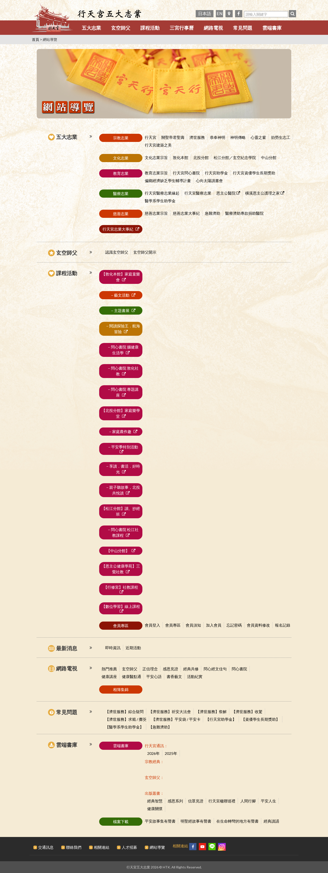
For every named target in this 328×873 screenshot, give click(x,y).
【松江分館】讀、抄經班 (121, 511)
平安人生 (268, 801)
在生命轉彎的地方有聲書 (237, 821)
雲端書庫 (272, 28)
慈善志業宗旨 (156, 213)
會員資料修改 (258, 625)
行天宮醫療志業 (197, 193)
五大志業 (91, 28)
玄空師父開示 (144, 252)
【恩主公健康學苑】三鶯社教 (121, 569)
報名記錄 (282, 625)
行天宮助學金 (216, 173)
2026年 (153, 753)
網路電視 (213, 28)
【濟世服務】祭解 (211, 711)
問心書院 (239, 668)
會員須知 (193, 625)
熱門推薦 (109, 668)
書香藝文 (174, 676)
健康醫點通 (131, 676)
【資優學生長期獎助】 (260, 719)
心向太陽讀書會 (209, 180)
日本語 (204, 13)
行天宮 (150, 137)
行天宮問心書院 (186, 173)
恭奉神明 (217, 137)
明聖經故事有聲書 (196, 821)
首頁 (35, 39)
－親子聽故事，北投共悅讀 (121, 490)
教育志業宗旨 (156, 173)
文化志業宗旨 (156, 157)
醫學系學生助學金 (160, 200)
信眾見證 (195, 801)
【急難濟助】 (160, 727)
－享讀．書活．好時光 (121, 469)
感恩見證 (170, 668)
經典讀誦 (271, 821)
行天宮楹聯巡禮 (221, 801)
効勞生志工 (280, 137)
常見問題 (242, 28)
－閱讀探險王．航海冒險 (121, 329)
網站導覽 (157, 847)
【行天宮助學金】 (221, 719)
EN (220, 13)
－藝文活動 (118, 295)
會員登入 (152, 625)
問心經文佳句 (215, 668)
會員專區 (173, 625)
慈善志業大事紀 (186, 213)
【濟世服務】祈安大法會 (170, 711)
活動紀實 (194, 676)
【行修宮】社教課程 (120, 587)
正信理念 (150, 668)
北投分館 (201, 157)
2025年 (171, 753)
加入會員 (213, 625)
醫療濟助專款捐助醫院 (244, 213)
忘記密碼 (234, 625)
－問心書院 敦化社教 (121, 371)
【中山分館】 (118, 550)
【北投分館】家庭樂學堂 (121, 413)
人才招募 (129, 847)
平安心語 (154, 676)
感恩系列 (175, 801)
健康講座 (109, 676)
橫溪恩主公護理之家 (262, 193)
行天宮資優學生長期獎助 (254, 173)
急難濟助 (212, 213)
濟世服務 (197, 137)
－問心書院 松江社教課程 (121, 532)
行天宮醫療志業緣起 (162, 193)
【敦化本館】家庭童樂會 (121, 277)
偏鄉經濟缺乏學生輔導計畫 (168, 180)
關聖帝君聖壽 (172, 137)
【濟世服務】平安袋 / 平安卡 (176, 719)
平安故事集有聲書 (160, 821)
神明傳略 (238, 137)
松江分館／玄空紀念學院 (235, 157)
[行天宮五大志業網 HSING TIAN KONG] (52, 19)
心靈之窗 (258, 137)
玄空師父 (120, 28)
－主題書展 (118, 310)
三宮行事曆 (182, 28)
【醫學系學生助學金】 (124, 727)
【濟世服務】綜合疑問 (124, 711)
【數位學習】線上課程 (121, 606)
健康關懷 (155, 808)
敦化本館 (180, 157)
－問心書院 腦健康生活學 (121, 350)
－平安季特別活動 (120, 447)
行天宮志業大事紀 (118, 229)
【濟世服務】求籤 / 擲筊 (125, 719)
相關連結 (101, 847)
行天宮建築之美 (158, 145)
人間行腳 (248, 801)
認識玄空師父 (116, 252)
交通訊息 (46, 847)
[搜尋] (292, 13)
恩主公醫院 (226, 193)
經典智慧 (155, 801)
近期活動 (133, 647)
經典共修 (191, 668)
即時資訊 (113, 647)
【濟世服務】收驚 (247, 711)
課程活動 (150, 28)
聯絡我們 (73, 847)
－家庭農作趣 (118, 431)
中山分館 (268, 157)
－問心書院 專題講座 (121, 392)
